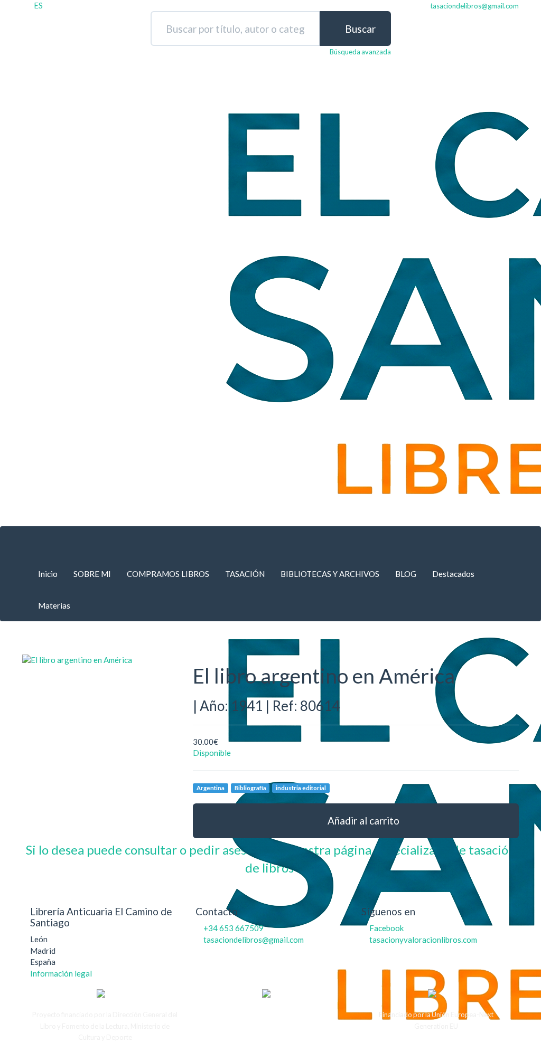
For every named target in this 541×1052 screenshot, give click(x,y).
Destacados (453, 574)
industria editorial (301, 787)
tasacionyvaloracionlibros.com (423, 939)
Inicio (48, 574)
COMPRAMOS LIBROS (168, 574)
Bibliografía (250, 787)
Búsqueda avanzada (360, 52)
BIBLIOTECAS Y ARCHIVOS (330, 574)
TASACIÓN (245, 574)
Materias (54, 605)
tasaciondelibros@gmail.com (253, 939)
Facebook (386, 928)
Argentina (211, 787)
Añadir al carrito (362, 820)
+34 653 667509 (233, 928)
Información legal (61, 973)
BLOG (405, 574)
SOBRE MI (92, 574)
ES (38, 5)
